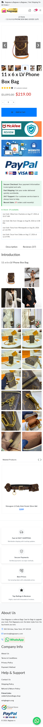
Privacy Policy (7, 663)
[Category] (40, 10)
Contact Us (6, 680)
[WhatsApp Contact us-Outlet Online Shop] (37, 721)
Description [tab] (11, 247)
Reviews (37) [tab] (29, 247)
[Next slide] (41, 460)
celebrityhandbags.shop (10, 696)
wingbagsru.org (7, 700)
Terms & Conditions (9, 658)
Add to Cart (20, 112)
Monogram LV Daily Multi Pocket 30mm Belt (21, 506)
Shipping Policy (7, 684)
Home (22, 17)
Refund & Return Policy (10, 689)
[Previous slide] (38, 460)
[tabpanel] (21, 490)
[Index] (29, 10)
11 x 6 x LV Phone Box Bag (14, 262)
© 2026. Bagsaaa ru (8, 720)
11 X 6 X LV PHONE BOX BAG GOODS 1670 (22, 19)
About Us (5, 654)
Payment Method (8, 667)
